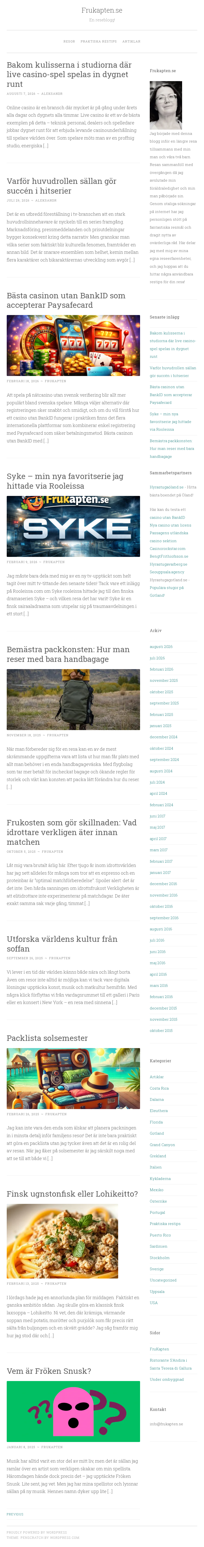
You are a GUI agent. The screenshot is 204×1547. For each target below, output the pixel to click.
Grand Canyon (162, 1144)
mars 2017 (159, 849)
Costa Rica (159, 1088)
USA (154, 1302)
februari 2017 (161, 861)
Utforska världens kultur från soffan (62, 943)
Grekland (158, 1155)
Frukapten (55, 381)
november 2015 (163, 1019)
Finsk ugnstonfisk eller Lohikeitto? (72, 1193)
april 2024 (158, 793)
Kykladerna (160, 1178)
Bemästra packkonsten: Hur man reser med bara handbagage (68, 654)
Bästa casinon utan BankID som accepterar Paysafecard (66, 300)
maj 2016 (157, 962)
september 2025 (164, 702)
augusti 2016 (161, 928)
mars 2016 (159, 985)
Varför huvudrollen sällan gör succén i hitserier (61, 185)
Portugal (157, 1212)
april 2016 (158, 974)
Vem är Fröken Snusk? (49, 1370)
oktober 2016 (161, 906)
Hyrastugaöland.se (167, 486)
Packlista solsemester (48, 1037)
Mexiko (156, 1189)
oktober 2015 (161, 1030)
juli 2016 (157, 940)
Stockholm (160, 1257)
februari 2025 (161, 714)
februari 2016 (161, 996)
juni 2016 (158, 951)
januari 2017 (160, 872)
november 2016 (164, 895)
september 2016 (164, 917)
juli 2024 (157, 782)
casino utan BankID (167, 517)
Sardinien (158, 1246)
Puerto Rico (160, 1234)
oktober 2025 (161, 691)
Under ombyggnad (167, 1379)
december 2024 (163, 736)
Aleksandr (52, 94)
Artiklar (131, 41)
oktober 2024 (161, 748)
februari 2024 (161, 804)
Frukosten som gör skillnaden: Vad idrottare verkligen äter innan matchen (72, 832)
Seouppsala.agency (167, 571)
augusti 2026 (161, 646)
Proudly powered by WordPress (37, 1532)
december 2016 (163, 883)
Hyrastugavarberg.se (168, 564)
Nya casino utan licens (170, 525)
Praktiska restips (99, 41)
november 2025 (164, 680)
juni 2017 (157, 815)
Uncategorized (163, 1280)
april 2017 (158, 838)
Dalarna (157, 1099)
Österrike (158, 1201)
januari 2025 (160, 725)
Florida (156, 1122)
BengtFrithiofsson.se (169, 556)
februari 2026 (161, 669)
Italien (156, 1167)
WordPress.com (64, 1538)
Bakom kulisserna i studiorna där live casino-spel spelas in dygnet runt (69, 74)
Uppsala (157, 1291)
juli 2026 (157, 657)
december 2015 (163, 1008)
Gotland (157, 1133)
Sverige (157, 1268)
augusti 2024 (161, 770)
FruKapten (159, 1348)
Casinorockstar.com (168, 548)
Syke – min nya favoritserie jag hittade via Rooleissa (65, 481)
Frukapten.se (102, 10)
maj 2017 (157, 827)
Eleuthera (159, 1110)
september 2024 (164, 759)
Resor (69, 41)
